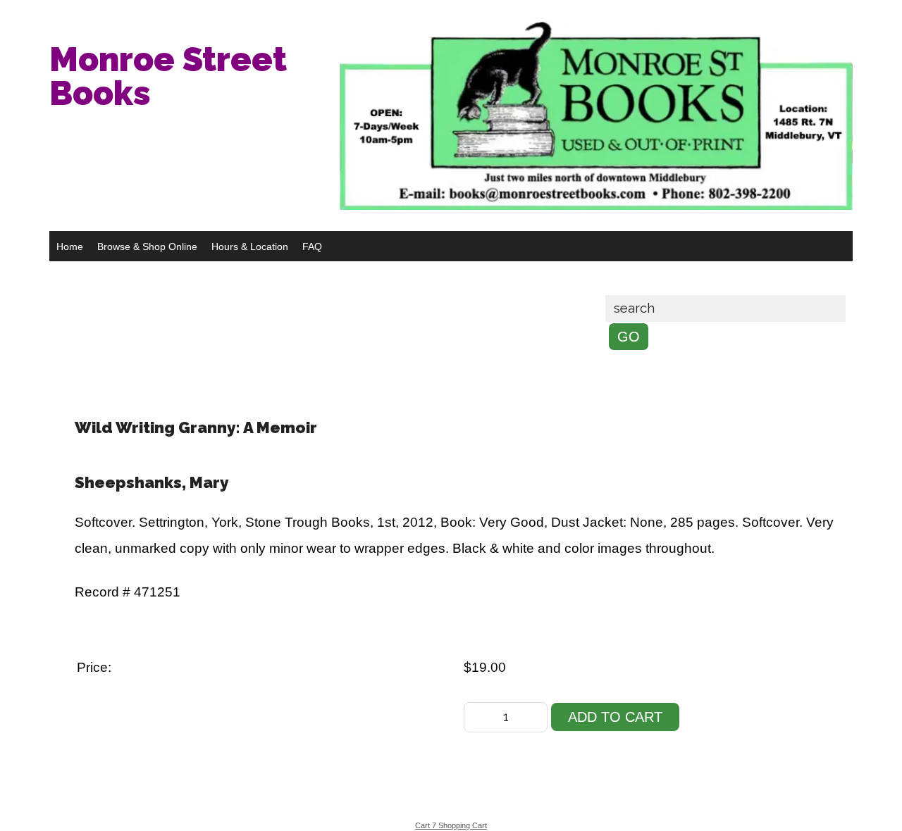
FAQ (312, 246)
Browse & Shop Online (147, 246)
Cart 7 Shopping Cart (451, 825)
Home (69, 246)
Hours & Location (249, 246)
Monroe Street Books (168, 76)
